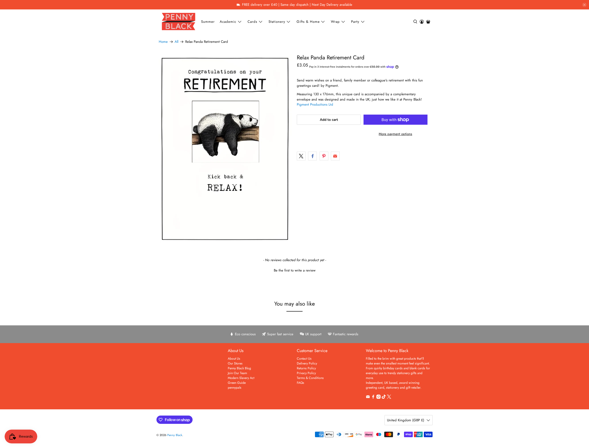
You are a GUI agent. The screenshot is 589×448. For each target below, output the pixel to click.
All (176, 41)
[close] (584, 5)
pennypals (234, 387)
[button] (294, 270)
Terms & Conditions (310, 378)
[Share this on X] (301, 156)
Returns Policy (306, 368)
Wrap (335, 21)
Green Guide (237, 382)
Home (163, 41)
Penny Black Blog (239, 368)
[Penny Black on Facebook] (373, 397)
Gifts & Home (308, 21)
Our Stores (235, 363)
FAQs (300, 382)
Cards (252, 21)
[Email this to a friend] (335, 156)
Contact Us (304, 358)
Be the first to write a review (294, 270)
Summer (208, 21)
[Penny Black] (178, 21)
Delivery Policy (307, 363)
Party (355, 21)
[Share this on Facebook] (312, 156)
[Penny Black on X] (389, 397)
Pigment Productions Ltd (315, 104)
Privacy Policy (306, 373)
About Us (234, 358)
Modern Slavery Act (241, 378)
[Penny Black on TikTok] (384, 397)
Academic (228, 21)
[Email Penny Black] (368, 397)
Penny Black (174, 435)
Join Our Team (237, 373)
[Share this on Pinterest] (324, 156)
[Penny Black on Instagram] (378, 397)
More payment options (395, 133)
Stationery (277, 21)
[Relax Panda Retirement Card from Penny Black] (225, 148)
